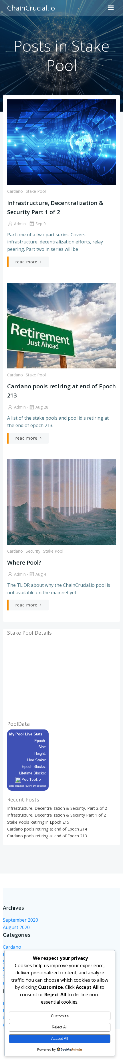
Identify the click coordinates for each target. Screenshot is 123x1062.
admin (20, 223)
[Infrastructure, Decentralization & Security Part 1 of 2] (61, 141)
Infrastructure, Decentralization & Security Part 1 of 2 (56, 815)
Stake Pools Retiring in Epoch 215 (38, 822)
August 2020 (16, 927)
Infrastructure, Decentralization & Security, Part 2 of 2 (57, 808)
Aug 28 (41, 407)
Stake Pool (36, 191)
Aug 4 (40, 574)
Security (33, 551)
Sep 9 (40, 223)
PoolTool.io (31, 779)
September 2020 (20, 920)
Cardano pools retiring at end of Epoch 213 (47, 835)
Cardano (15, 191)
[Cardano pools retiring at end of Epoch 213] (61, 325)
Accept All (59, 1038)
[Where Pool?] (61, 501)
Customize (60, 1016)
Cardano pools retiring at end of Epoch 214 (47, 829)
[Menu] (111, 8)
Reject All (60, 1027)
